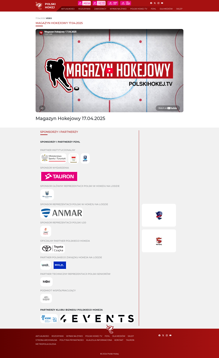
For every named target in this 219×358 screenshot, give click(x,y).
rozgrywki (84, 9)
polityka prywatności (72, 340)
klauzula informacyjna (99, 340)
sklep (179, 9)
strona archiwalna (46, 340)
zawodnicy (100, 9)
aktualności (68, 9)
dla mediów (166, 9)
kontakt (118, 340)
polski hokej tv (138, 9)
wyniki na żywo (118, 9)
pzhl (153, 9)
